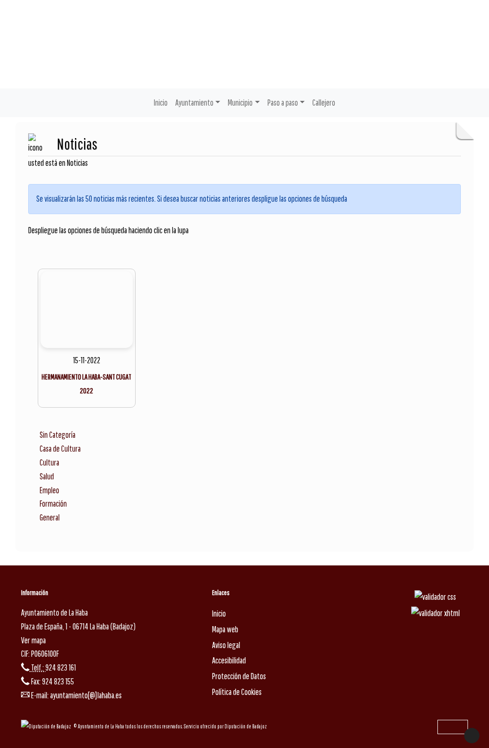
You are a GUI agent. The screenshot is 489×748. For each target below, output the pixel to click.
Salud (47, 476)
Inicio (161, 103)
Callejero (323, 103)
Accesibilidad (229, 660)
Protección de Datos (239, 676)
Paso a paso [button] (282, 103)
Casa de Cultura (60, 449)
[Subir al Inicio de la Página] (471, 735)
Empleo (49, 490)
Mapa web (225, 629)
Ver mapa (33, 640)
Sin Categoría (57, 435)
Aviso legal (226, 645)
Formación (53, 504)
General (50, 517)
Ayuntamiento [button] (194, 103)
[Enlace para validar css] (435, 597)
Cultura (49, 462)
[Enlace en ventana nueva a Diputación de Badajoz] (47, 726)
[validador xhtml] (435, 612)
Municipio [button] (240, 103)
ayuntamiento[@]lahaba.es (86, 695)
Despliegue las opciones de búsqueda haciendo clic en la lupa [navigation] (108, 230)
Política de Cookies (237, 692)
